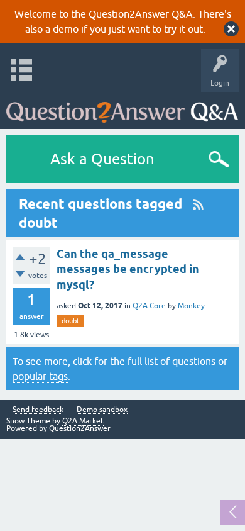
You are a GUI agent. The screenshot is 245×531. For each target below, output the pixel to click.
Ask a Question (102, 158)
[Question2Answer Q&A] (122, 107)
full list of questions (171, 361)
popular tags (40, 376)
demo (66, 29)
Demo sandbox (102, 410)
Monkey (191, 305)
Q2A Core (149, 305)
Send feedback (38, 410)
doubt (70, 321)
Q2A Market (83, 420)
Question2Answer (80, 428)
